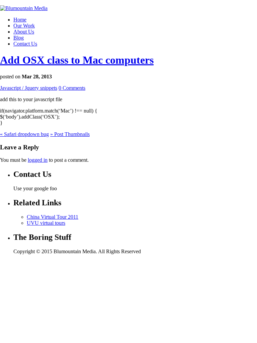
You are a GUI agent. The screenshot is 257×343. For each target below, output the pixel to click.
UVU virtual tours (46, 223)
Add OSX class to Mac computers (77, 60)
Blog (18, 38)
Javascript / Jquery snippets (28, 88)
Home (19, 19)
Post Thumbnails (70, 134)
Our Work (24, 25)
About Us (23, 32)
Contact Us (25, 44)
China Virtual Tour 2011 (52, 217)
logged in (38, 160)
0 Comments (72, 88)
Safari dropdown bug (24, 134)
